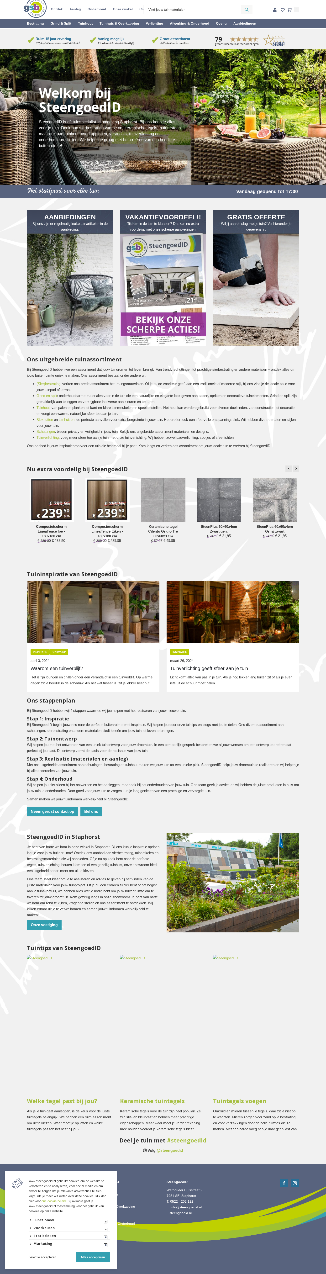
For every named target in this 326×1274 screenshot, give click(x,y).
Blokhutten (45, 420)
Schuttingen (46, 431)
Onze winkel (123, 9)
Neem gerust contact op (52, 811)
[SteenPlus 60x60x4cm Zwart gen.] (219, 500)
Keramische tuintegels (152, 1101)
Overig (221, 23)
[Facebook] (284, 1183)
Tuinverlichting (48, 437)
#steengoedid (186, 1140)
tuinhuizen (66, 420)
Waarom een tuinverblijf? (57, 668)
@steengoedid (170, 1150)
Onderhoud (97, 9)
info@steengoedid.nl (186, 1207)
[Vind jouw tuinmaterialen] (246, 9)
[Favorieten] (283, 10)
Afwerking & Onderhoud (189, 23)
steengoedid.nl (180, 1213)
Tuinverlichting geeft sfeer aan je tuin (209, 668)
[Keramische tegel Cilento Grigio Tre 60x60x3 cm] (163, 500)
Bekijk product (51, 549)
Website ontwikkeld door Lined (163, 1271)
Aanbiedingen (244, 23)
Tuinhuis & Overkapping (119, 23)
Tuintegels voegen (239, 1101)
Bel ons (91, 811)
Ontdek (57, 9)
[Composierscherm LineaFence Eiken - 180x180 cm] (107, 503)
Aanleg (75, 9)
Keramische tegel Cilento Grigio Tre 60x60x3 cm (163, 531)
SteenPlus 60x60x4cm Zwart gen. (219, 528)
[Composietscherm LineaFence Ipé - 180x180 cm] (52, 502)
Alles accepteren (93, 1257)
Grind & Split (61, 23)
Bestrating (35, 23)
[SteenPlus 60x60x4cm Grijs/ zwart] (275, 500)
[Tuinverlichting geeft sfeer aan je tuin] (233, 612)
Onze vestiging (44, 925)
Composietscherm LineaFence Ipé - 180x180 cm (51, 531)
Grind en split (47, 396)
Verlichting (154, 23)
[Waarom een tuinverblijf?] (93, 612)
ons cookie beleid (54, 1201)
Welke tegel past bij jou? (62, 1101)
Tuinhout (85, 23)
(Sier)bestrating (48, 384)
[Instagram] (295, 1183)
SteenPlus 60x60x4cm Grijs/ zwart (275, 528)
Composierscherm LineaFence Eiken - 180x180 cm (107, 531)
